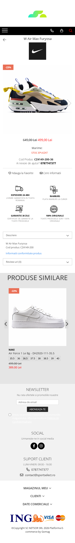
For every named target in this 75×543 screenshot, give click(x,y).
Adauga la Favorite (22, 173)
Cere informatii (51, 173)
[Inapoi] (3, 39)
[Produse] (5, 32)
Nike (12, 349)
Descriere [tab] (11, 235)
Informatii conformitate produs (24, 253)
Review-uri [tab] (13, 262)
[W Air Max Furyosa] (37, 99)
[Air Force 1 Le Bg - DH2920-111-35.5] (37, 317)
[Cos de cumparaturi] (62, 31)
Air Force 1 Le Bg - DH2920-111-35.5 (31, 353)
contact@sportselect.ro (39, 475)
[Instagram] (41, 446)
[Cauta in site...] (70, 31)
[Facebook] (34, 446)
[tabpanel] (37, 99)
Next (69, 103)
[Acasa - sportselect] (37, 17)
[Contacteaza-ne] (52, 31)
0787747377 (40, 469)
